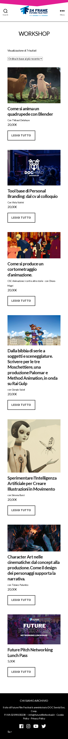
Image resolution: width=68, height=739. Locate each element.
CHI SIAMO (27, 700)
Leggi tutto (21, 135)
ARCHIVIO (41, 700)
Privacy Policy (38, 718)
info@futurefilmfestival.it (42, 714)
